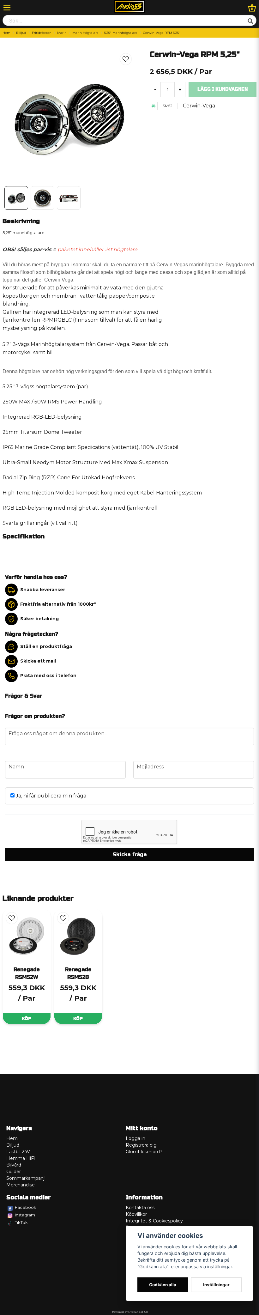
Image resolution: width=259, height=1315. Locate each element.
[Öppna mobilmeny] (7, 7)
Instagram (25, 1214)
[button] (125, 59)
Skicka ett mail (38, 661)
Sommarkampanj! (25, 1178)
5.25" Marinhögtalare (120, 33)
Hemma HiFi (20, 1158)
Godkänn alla (162, 1284)
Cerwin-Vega (199, 106)
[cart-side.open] (252, 7)
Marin (62, 33)
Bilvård (13, 1165)
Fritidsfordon (41, 33)
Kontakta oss (140, 1207)
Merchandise (20, 1185)
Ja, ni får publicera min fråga (50, 796)
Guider (13, 1171)
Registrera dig (141, 1145)
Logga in (135, 1138)
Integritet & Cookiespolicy (154, 1221)
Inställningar (216, 1284)
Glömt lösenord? (144, 1151)
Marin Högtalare (85, 33)
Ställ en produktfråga (46, 646)
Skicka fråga (130, 854)
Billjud (21, 33)
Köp (26, 1018)
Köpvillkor (136, 1214)
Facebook (25, 1207)
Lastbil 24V (18, 1151)
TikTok (21, 1222)
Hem (6, 33)
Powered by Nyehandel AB (130, 1311)
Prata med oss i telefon (48, 675)
